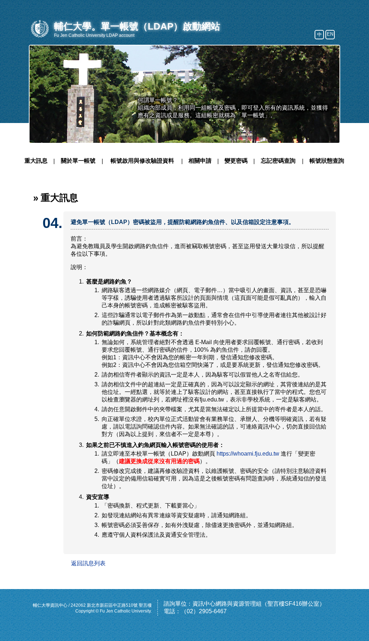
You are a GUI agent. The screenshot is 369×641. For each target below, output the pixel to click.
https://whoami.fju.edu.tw (248, 454)
